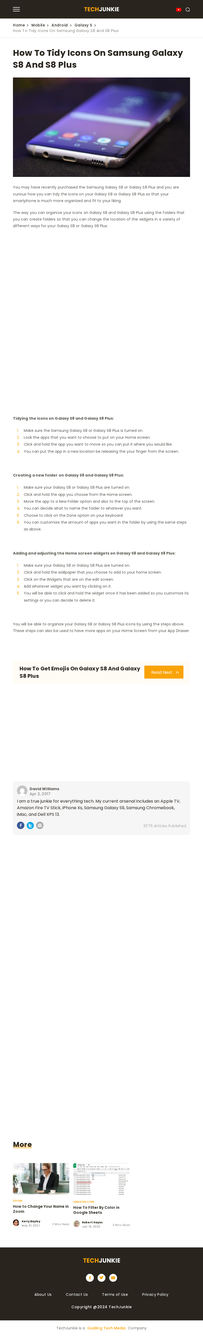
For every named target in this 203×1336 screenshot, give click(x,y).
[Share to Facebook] (21, 826)
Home (19, 25)
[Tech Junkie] (101, 10)
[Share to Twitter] (30, 826)
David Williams (44, 788)
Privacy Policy (155, 1294)
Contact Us (77, 1294)
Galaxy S (83, 25)
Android (60, 25)
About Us (43, 1294)
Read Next (162, 672)
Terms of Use (115, 1294)
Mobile (38, 25)
